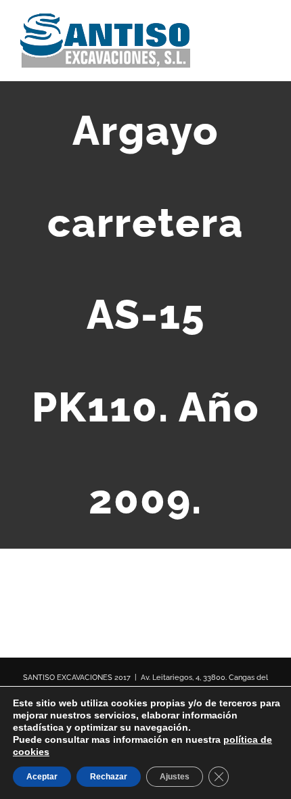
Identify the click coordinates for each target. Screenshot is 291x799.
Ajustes (174, 776)
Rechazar (108, 776)
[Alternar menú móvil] (265, 37)
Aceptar (42, 776)
